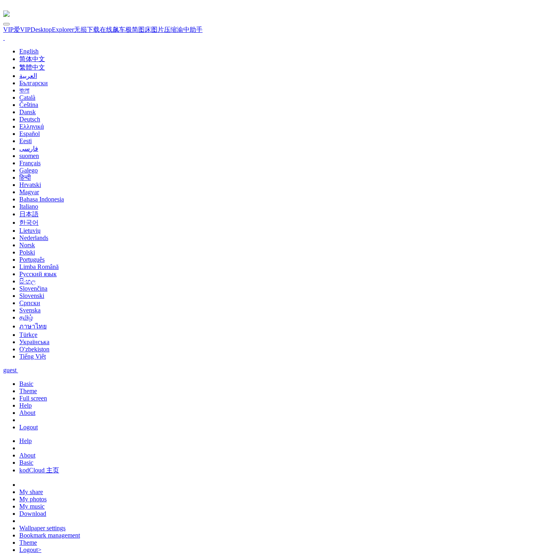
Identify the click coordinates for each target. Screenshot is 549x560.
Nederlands (33, 237)
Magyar (29, 192)
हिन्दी (25, 177)
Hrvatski (30, 184)
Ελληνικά (31, 126)
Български (33, 83)
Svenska (30, 310)
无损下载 (87, 29)
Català (27, 97)
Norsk (27, 245)
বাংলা (24, 90)
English (29, 51)
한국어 (29, 222)
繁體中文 (32, 67)
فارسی (28, 148)
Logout (28, 427)
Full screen (33, 398)
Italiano (28, 206)
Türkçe (28, 334)
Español (29, 133)
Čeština (28, 104)
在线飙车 (112, 29)
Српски (29, 302)
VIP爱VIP (17, 29)
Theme (28, 391)
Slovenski (31, 295)
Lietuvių (30, 230)
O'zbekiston (34, 349)
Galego (28, 170)
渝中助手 (190, 29)
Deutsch (29, 119)
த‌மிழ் (26, 317)
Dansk (27, 112)
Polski (27, 252)
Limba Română (39, 266)
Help (25, 405)
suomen (29, 155)
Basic (26, 383)
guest (10, 370)
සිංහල (27, 281)
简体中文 (32, 58)
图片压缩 (164, 29)
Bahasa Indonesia (41, 199)
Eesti (25, 140)
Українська (34, 341)
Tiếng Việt (32, 356)
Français (30, 163)
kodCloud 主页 (39, 470)
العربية (28, 75)
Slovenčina (33, 288)
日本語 (29, 214)
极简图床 (138, 29)
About (27, 412)
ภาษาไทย (33, 326)
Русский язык (38, 274)
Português (32, 259)
